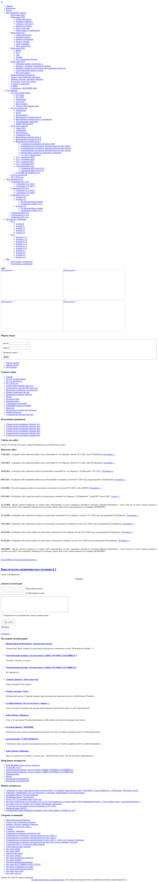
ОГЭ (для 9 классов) (19, 126)
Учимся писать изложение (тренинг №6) (23, 435)
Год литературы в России (26, 59)
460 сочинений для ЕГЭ (16, 13)
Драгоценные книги (14, 853)
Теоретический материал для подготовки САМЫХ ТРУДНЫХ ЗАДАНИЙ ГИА (40, 772)
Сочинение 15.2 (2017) (25, 184)
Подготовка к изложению (22, 262)
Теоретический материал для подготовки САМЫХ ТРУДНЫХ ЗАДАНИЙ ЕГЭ (41, 655)
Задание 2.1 (21, 250)
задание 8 (20, 224)
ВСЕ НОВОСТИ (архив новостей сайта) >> (19, 560)
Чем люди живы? (23, 73)
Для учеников (12, 90)
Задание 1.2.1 (21, 246)
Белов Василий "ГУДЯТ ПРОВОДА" (22, 739)
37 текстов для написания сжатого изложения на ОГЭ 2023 (31, 806)
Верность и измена (24, 26)
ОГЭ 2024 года (12, 383)
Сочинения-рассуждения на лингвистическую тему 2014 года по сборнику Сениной (41, 842)
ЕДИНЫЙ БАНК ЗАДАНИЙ (18, 406)
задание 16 (20, 233)
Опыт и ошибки (22, 44)
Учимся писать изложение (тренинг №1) (23, 424)
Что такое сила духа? (14, 871)
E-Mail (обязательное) (35, 593)
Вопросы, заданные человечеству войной (33, 66)
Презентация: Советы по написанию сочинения (41, 153)
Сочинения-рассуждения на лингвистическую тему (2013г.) (46, 150)
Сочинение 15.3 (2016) (25, 193)
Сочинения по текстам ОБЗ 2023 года (22, 388)
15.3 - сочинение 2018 (25, 159)
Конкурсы (10, 408)
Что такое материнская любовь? (19, 862)
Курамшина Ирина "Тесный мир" (20, 797)
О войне (14, 86)
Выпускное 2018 (18, 17)
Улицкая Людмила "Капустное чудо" (22, 679)
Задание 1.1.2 (21, 239)
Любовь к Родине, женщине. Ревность (27, 79)
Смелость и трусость (24, 24)
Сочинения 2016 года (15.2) (32, 168)
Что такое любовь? (14, 860)
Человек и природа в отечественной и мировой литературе (41, 68)
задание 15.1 (21, 197)
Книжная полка (12, 401)
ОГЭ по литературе (19, 175)
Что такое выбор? (13, 849)
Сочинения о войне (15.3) (31, 210)
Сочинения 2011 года (20, 217)
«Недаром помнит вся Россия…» (30, 64)
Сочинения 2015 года (20, 195)
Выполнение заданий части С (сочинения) (34, 119)
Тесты (18, 113)
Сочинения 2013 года (20, 213)
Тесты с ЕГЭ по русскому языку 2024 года (23, 799)
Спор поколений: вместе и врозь (29, 70)
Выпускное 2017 (18, 33)
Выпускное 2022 (18, 15)
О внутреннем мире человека (18, 847)
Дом (17, 55)
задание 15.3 (21, 206)
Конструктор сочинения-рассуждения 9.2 (28, 569)
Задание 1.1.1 (21, 237)
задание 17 (20, 230)
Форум (9, 10)
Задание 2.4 (21, 257)
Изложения (10, 8)
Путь (18, 53)
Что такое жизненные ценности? (19, 858)
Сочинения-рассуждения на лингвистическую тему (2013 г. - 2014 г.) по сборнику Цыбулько (45, 840)
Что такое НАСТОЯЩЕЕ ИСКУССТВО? (23, 864)
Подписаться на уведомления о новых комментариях (26, 615)
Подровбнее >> (95, 488)
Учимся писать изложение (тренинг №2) (23, 426)
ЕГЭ (13, 221)
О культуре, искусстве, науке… (24, 81)
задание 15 (20, 228)
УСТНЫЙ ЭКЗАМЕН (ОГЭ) (28, 173)
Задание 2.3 (21, 255)
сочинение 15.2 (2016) (25, 190)
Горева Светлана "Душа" (17, 691)
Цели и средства (23, 28)
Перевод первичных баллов (17, 392)
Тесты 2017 (20, 101)
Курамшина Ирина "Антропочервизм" (22, 795)
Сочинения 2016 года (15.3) (32, 170)
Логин (5, 343)
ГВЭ (8, 259)
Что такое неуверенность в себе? (19, 867)
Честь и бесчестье (23, 46)
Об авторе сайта (13, 399)
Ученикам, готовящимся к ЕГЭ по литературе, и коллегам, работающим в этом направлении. (45, 793)
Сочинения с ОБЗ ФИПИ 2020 (24, 88)
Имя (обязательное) (34, 589)
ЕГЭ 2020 (20, 97)
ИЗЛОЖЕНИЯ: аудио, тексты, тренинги (23, 765)
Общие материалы (23, 19)
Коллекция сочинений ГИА (17, 781)
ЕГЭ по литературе (19, 108)
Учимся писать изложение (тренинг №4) (23, 431)
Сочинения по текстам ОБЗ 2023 (20, 414)
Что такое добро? (13, 851)
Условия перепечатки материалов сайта (48, 880)
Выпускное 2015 (18, 61)
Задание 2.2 (21, 253)
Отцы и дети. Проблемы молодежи (25, 77)
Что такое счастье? (13, 873)
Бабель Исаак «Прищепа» (17, 715)
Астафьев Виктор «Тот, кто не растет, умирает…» (28, 703)
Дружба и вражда (23, 37)
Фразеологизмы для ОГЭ (16, 808)
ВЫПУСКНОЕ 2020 (24, 124)
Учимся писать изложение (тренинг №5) (23, 433)
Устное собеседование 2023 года (19, 386)
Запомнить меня (10, 352)
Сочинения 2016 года (25, 166)
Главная (9, 6)
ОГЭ (13, 235)
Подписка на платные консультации (21, 410)
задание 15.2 (21, 199)
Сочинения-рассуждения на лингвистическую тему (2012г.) (46, 148)
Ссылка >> (115, 496)
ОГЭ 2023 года (17, 177)
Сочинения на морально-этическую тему (38, 144)
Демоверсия (21, 99)
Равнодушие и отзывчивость (28, 30)
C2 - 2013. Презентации (31, 155)
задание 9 (20, 226)
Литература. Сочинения (16, 219)
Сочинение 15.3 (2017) (25, 186)
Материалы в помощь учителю (19, 394)
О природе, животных (20, 84)
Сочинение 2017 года (20, 181)
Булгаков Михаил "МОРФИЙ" (20, 727)
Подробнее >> (109, 454)
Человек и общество (24, 21)
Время (18, 50)
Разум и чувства (22, 41)
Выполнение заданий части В (28, 117)
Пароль (6, 348)
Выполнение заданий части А (28, 137)
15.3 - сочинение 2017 (25, 164)
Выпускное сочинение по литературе (22, 390)
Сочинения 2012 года (20, 215)
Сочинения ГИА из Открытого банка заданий (25, 844)
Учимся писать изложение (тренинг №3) (23, 429)
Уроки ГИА (21, 128)
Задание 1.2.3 (21, 242)
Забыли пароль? (12, 363)
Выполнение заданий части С (28, 141)
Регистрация (11, 367)
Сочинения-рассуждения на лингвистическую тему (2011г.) (46, 146)
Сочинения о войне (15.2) (31, 204)
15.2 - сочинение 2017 (25, 161)
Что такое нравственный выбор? (19, 869)
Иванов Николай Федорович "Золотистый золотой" (29, 644)
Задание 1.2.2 (21, 248)
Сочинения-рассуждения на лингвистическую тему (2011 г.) (31, 835)
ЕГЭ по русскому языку (21, 93)
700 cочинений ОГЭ (14, 179)
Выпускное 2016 (18, 48)
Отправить (5, 634)
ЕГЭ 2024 (20, 95)
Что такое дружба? (13, 855)
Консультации (22, 104)
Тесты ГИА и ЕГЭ (13, 767)
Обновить (5, 627)
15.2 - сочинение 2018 (25, 157)
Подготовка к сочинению (21, 264)
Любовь (19, 57)
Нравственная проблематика (23, 75)
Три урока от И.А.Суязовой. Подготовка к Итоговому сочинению (34, 804)
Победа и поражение (24, 39)
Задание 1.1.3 (21, 244)
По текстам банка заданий (32, 201)
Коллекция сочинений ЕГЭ (17, 779)
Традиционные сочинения (27, 121)
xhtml (3, 268)
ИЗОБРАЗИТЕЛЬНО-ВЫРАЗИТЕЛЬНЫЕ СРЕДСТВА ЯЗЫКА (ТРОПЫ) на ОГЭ (41, 810)
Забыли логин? (12, 365)
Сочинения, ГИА (23, 135)
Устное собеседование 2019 (27, 106)
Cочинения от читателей (16, 403)
